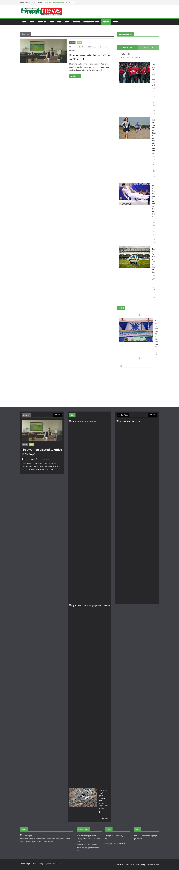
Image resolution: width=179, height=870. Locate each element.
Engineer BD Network (52, 863)
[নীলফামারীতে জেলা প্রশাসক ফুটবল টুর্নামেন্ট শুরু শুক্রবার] (136, 330)
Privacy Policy (140, 865)
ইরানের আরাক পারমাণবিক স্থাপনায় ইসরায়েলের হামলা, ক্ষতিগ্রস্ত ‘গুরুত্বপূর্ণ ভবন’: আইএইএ (57, 3)
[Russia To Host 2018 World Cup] (134, 257)
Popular (129, 47)
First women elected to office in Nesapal (89, 57)
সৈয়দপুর (32, 22)
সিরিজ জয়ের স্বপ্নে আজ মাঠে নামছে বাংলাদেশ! (153, 74)
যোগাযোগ (115, 22)
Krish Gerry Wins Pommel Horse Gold (153, 201)
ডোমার (52, 22)
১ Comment (136, 57)
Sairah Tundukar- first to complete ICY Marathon (153, 136)
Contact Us (119, 865)
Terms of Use (129, 865)
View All (58, 415)
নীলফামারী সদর (42, 22)
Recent (150, 47)
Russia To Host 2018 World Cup (153, 260)
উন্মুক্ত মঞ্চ (106, 22)
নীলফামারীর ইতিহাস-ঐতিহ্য (91, 22)
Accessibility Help (153, 865)
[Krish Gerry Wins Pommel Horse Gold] (134, 194)
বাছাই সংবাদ (76, 22)
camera (73, 50)
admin (83, 47)
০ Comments (103, 47)
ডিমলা (59, 22)
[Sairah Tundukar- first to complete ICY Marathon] (134, 128)
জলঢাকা (67, 22)
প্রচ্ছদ (24, 22)
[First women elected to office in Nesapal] (43, 51)
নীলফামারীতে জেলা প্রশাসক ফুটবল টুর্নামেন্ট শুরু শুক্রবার (156, 334)
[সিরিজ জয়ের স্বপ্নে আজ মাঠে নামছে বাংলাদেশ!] (134, 72)
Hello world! (125, 54)
